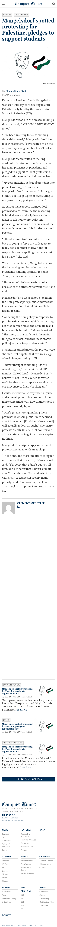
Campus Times (28, 3)
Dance (4, 871)
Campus (5, 834)
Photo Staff (49, 83)
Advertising (44, 899)
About (43, 888)
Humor (7, 15)
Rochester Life (27, 847)
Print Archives (26, 889)
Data (42, 830)
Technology (25, 843)
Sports (24, 857)
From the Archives (28, 840)
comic (6, 720)
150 (22, 898)
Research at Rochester (25, 835)
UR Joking (6, 902)
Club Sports (26, 864)
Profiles (24, 850)
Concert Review (11, 685)
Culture (6, 857)
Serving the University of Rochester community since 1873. (19, 810)
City (3, 837)
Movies (5, 874)
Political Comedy (9, 899)
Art (3, 867)
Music (4, 878)
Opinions (44, 857)
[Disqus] (28, 557)
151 (22, 902)
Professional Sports (26, 869)
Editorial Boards (46, 861)
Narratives (6, 892)
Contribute (43, 892)
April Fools (21, 15)
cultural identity (13, 743)
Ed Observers (45, 864)
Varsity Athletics (27, 873)
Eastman (5, 861)
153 (22, 909)
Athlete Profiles (27, 861)
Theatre (5, 881)
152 (22, 905)
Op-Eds (42, 867)
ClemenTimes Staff (16, 91)
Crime (4, 850)
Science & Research (6, 845)
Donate (6, 915)
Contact (42, 895)
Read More (21, 710)
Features (26, 830)
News (5, 830)
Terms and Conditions (32, 925)
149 (22, 895)
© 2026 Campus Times (11, 925)
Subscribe (43, 905)
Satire (4, 895)
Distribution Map (46, 902)
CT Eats (5, 864)
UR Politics (6, 841)
